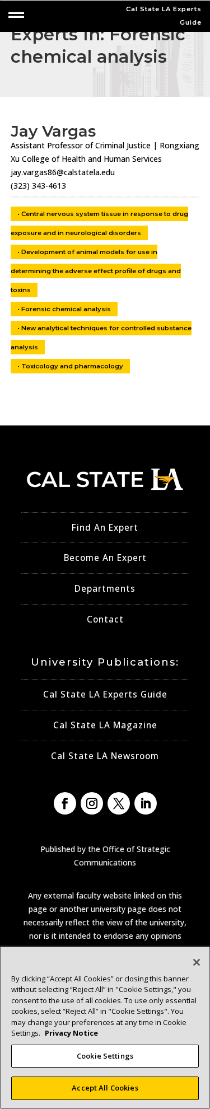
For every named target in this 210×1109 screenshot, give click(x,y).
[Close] (196, 962)
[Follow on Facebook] (65, 803)
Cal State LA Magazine (105, 725)
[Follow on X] (119, 803)
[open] (16, 15)
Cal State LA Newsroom (105, 756)
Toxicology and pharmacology (72, 366)
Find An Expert (105, 528)
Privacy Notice (71, 1033)
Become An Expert (105, 558)
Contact (105, 619)
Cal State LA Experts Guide (105, 694)
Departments (105, 589)
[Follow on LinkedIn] (145, 803)
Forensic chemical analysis (66, 309)
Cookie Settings (105, 1056)
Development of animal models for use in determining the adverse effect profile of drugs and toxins (96, 271)
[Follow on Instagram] (92, 803)
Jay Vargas (53, 131)
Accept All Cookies (105, 1088)
